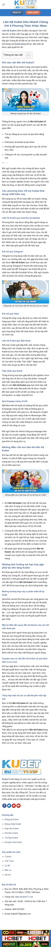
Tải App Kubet (11, 838)
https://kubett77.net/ (24, 897)
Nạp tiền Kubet (12, 828)
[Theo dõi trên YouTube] (18, 805)
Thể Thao (9, 861)
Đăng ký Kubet (11, 819)
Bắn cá (8, 870)
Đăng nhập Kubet (13, 824)
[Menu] (3, 4)
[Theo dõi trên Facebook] (4, 805)
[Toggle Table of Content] (27, 55)
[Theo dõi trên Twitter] (9, 805)
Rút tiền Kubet (11, 833)
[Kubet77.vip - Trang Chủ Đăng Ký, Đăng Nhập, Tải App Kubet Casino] (25, 4)
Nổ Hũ (8, 875)
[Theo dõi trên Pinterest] (14, 805)
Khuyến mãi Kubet (13, 842)
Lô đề (7, 865)
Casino (8, 856)
